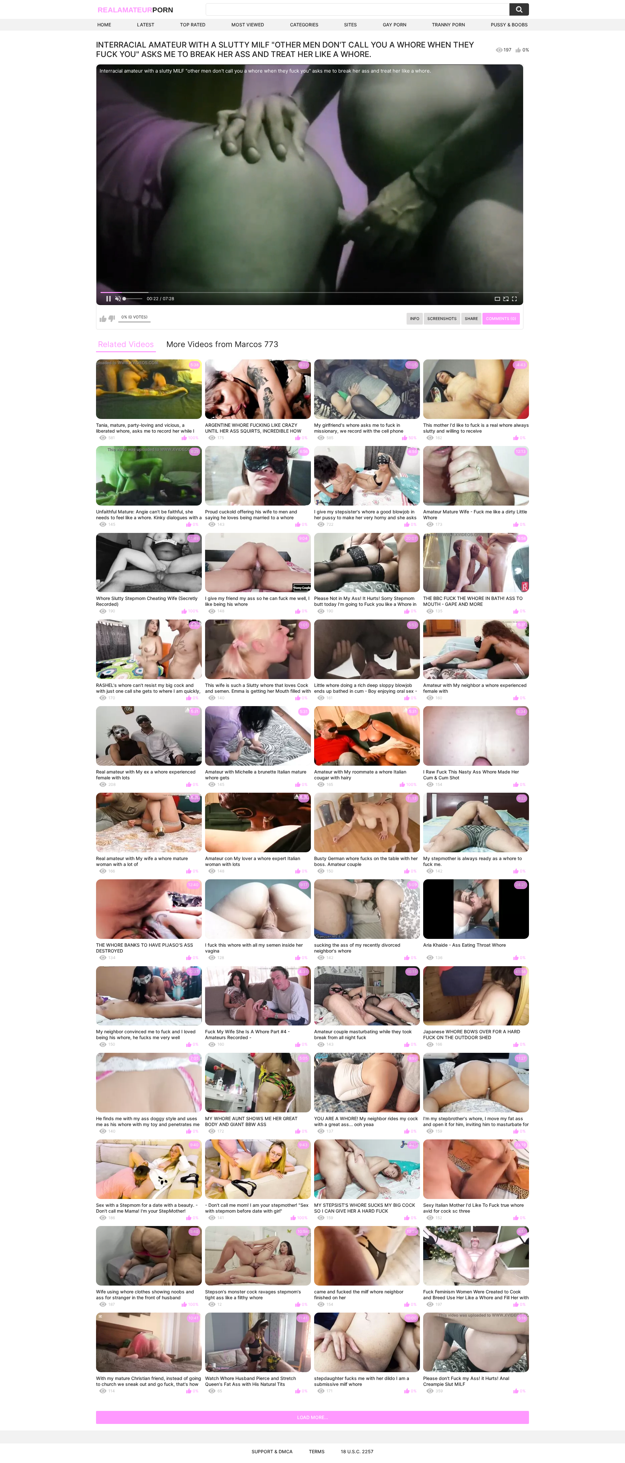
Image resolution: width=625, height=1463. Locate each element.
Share (471, 318)
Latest (145, 24)
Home (104, 24)
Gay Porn (394, 24)
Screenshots (442, 318)
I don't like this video (111, 318)
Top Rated (192, 24)
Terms (317, 1451)
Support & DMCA (272, 1451)
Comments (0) (501, 318)
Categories (304, 24)
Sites (350, 24)
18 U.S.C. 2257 (357, 1451)
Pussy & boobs (509, 24)
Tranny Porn (448, 24)
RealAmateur (135, 10)
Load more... (312, 1417)
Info (414, 318)
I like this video (103, 318)
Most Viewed (247, 24)
